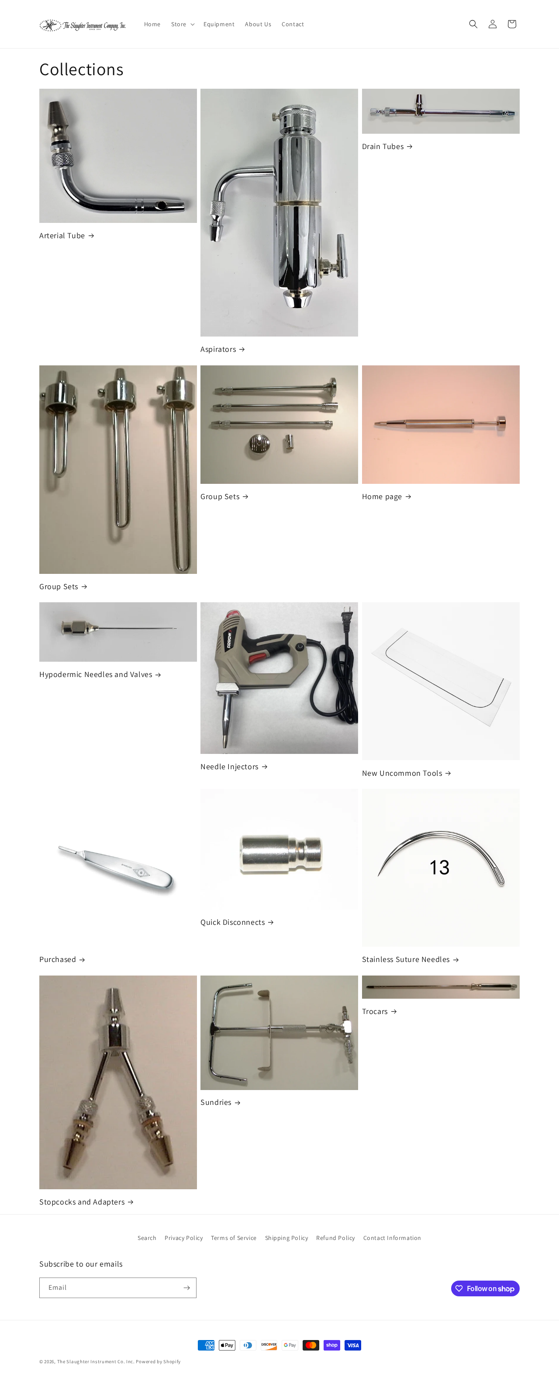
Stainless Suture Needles (406, 959)
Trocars (375, 1011)
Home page (382, 496)
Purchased (57, 959)
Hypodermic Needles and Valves (95, 674)
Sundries (215, 1102)
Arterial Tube (62, 235)
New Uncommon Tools (402, 773)
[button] (182, 24)
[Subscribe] (186, 1288)
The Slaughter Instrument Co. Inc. (96, 1361)
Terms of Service (234, 1238)
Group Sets (58, 586)
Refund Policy (335, 1238)
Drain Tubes (383, 146)
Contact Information (392, 1238)
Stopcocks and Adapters (81, 1202)
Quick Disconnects (232, 922)
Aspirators (218, 349)
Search (147, 1238)
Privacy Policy (184, 1238)
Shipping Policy (286, 1238)
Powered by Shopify (158, 1361)
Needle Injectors (229, 766)
